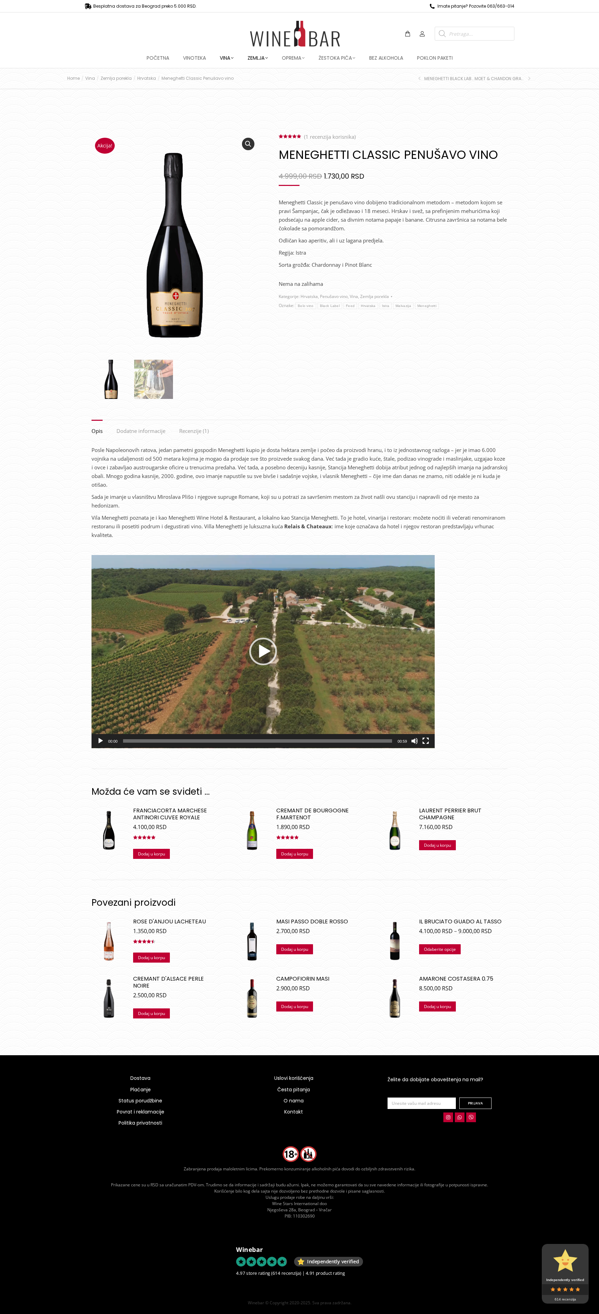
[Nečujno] (414, 740)
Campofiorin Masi (302, 978)
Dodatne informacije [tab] (140, 430)
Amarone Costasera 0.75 (456, 978)
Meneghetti (426, 306)
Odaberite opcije (440, 949)
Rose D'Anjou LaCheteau (169, 921)
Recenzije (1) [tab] (194, 430)
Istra (386, 306)
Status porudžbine (140, 1100)
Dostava (140, 1078)
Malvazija (403, 306)
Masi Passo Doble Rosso (312, 921)
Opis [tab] (97, 430)
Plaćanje (140, 1089)
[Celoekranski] (425, 740)
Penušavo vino (334, 296)
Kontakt (293, 1111)
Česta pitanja (293, 1089)
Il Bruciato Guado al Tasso (460, 921)
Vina (354, 296)
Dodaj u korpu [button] (151, 854)
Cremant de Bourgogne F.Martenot (312, 814)
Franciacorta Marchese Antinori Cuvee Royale (170, 814)
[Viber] (471, 1117)
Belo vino (306, 306)
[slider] (257, 741)
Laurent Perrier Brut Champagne (450, 814)
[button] (102, 5)
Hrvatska (309, 296)
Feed (350, 306)
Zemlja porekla (374, 296)
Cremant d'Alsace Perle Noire (168, 982)
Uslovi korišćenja (293, 1078)
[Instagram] (448, 1117)
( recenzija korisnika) (330, 136)
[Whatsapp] (460, 1117)
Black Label (330, 306)
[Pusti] (100, 740)
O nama (294, 1100)
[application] (263, 651)
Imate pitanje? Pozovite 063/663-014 (475, 6)
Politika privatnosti (140, 1122)
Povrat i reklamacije (140, 1111)
